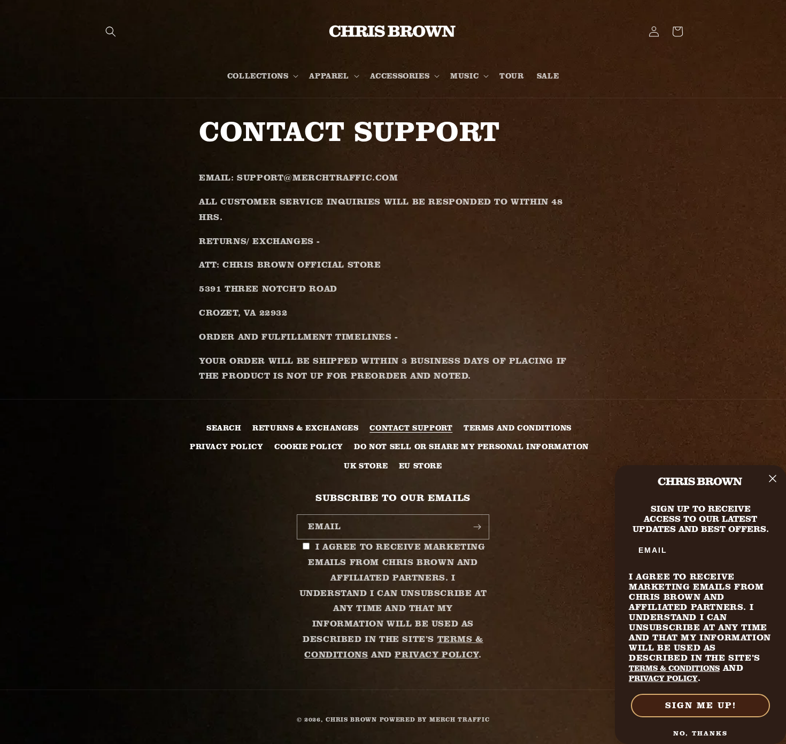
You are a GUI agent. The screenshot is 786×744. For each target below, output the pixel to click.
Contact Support (410, 428)
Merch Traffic (459, 719)
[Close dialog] (773, 479)
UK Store (366, 465)
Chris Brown (351, 719)
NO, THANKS (700, 733)
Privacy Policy (226, 446)
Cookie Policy (308, 446)
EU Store (420, 465)
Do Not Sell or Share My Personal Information (471, 446)
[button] (110, 31)
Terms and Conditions (518, 428)
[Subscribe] (477, 526)
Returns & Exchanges (305, 428)
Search (224, 428)
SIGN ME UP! (700, 705)
